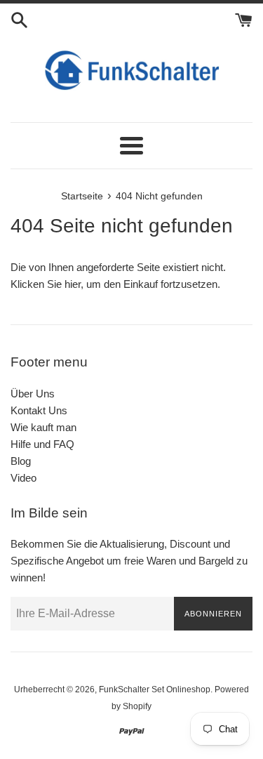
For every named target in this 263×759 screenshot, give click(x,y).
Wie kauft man (43, 427)
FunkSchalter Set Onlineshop (154, 689)
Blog (21, 461)
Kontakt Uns (39, 410)
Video (23, 478)
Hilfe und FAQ (42, 444)
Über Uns (33, 394)
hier (73, 284)
